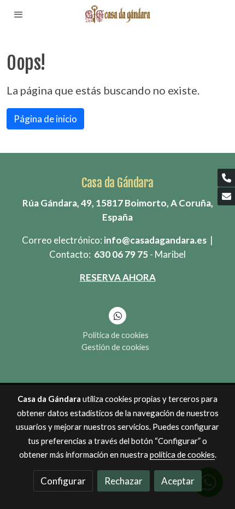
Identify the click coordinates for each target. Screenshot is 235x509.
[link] (117, 14)
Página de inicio (45, 119)
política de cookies (182, 454)
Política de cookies (116, 335)
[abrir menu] (18, 14)
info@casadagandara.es (155, 240)
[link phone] (226, 178)
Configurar (63, 481)
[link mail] (226, 196)
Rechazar (123, 481)
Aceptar (178, 481)
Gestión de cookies (115, 347)
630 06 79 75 (121, 254)
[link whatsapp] (117, 315)
